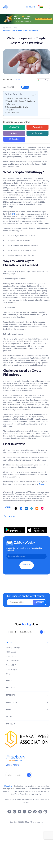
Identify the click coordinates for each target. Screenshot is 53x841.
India (41, 7)
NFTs (13, 214)
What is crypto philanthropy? (18, 98)
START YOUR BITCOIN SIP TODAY (43, 18)
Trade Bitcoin (11, 656)
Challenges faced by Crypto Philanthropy (17, 108)
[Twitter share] (15, 508)
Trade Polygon (11, 669)
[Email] (37, 508)
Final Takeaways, (12, 113)
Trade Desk (17, 79)
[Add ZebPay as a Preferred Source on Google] (43, 81)
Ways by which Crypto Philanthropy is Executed (20, 102)
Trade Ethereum (12, 661)
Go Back (12, 516)
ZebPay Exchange (13, 648)
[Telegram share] (31, 508)
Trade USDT (11, 665)
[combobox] (14, 632)
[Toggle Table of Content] (33, 95)
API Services (11, 652)
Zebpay (41, 484)
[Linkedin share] (26, 508)
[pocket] (42, 508)
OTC (8, 674)
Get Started (30, 7)
